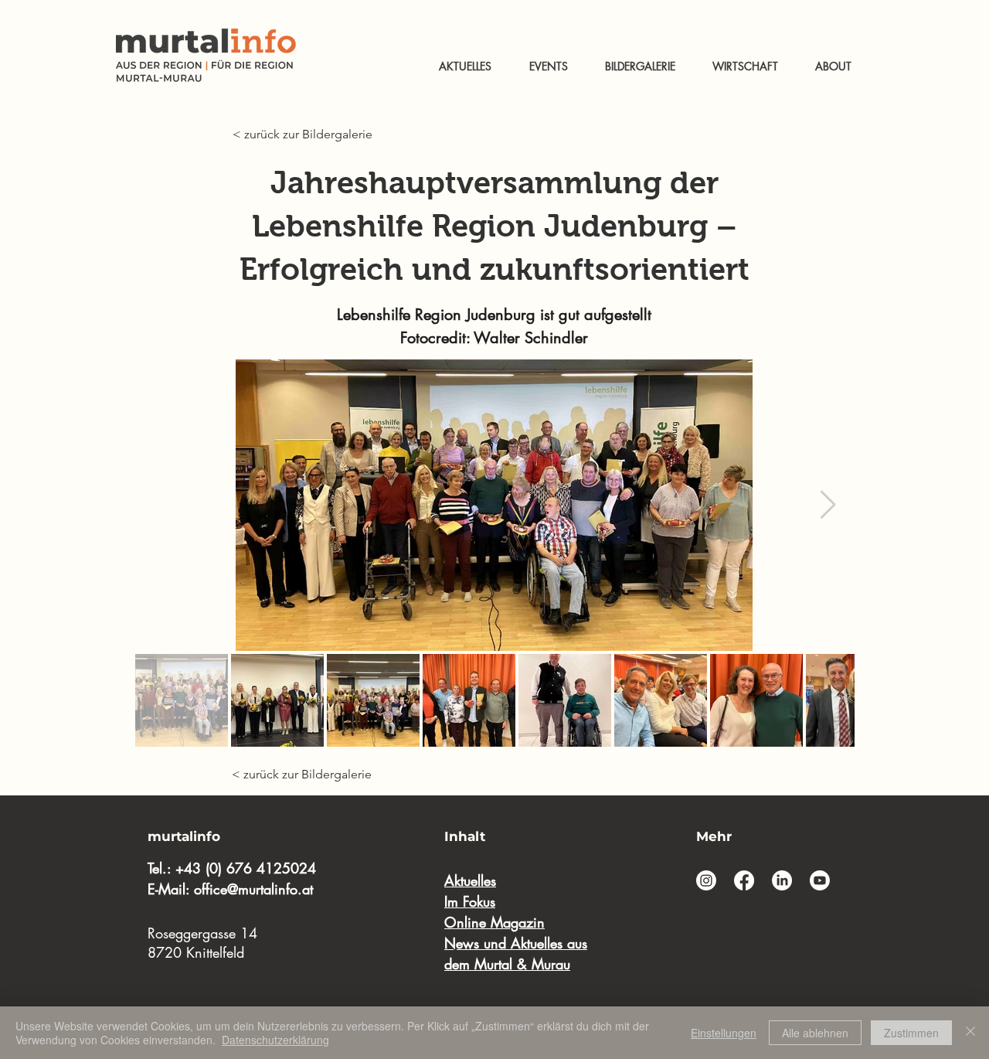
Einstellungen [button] (723, 1032)
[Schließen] (970, 1033)
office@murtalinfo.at (253, 889)
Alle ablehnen (815, 1032)
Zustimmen (911, 1032)
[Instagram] (706, 880)
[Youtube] (820, 880)
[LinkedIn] (782, 880)
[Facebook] (744, 880)
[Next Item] (828, 505)
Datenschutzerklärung (275, 1039)
